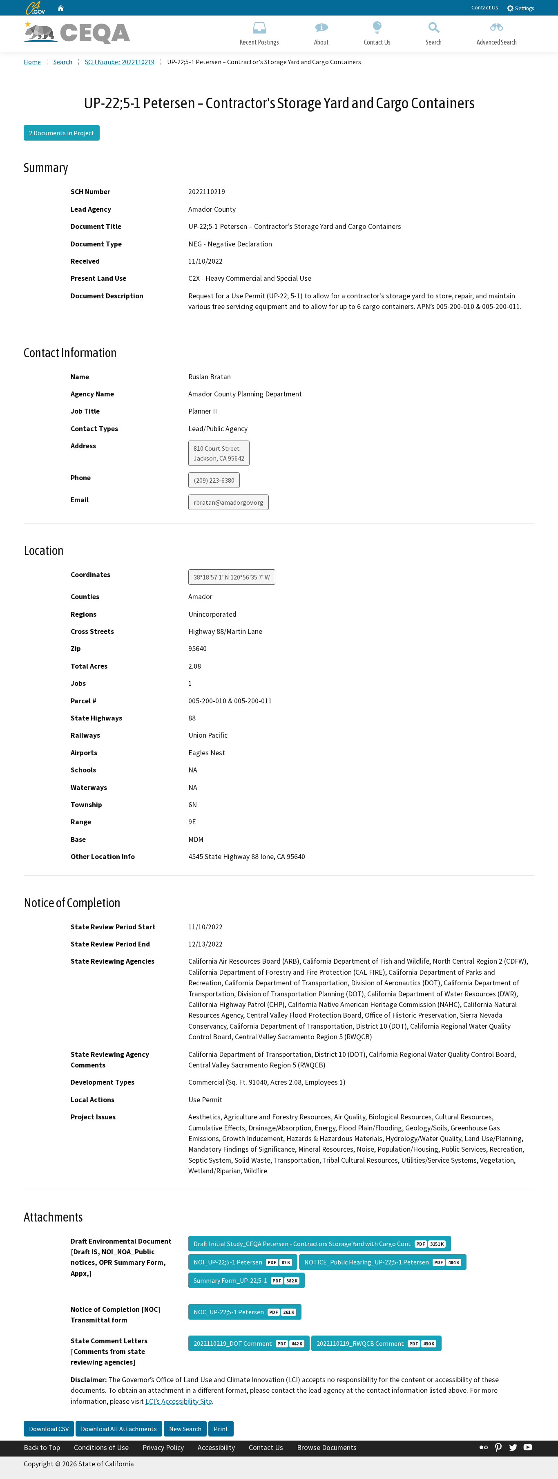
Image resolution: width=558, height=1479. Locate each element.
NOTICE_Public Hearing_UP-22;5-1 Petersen (381, 1262)
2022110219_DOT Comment (248, 1343)
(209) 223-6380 (214, 480)
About (321, 42)
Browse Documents (327, 1447)
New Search (185, 1429)
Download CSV (49, 1429)
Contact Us (484, 7)
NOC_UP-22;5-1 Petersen (244, 1312)
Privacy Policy (163, 1447)
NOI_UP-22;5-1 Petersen (242, 1262)
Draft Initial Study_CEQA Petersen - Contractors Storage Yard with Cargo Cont (319, 1244)
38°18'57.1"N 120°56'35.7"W (232, 577)
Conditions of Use (101, 1447)
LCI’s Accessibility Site (178, 1401)
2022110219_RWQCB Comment (375, 1343)
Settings (524, 8)
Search (434, 42)
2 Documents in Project (61, 133)
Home (32, 62)
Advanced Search (497, 42)
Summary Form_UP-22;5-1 (245, 1280)
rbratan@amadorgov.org (228, 502)
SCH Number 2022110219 (119, 62)
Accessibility (216, 1447)
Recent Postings (259, 42)
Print (221, 1429)
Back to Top (42, 1447)
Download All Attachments (119, 1429)
